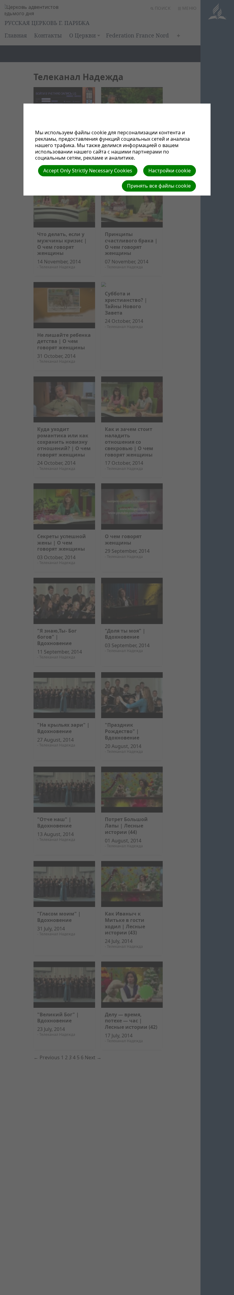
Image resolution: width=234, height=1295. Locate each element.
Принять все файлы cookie (159, 185)
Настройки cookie (169, 170)
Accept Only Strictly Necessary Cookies (87, 170)
